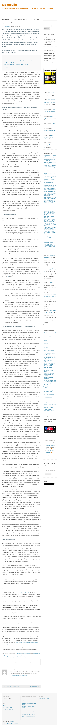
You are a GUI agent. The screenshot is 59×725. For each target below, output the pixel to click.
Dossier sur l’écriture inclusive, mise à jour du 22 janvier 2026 (50, 224)
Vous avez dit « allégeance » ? (50, 191)
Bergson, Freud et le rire (49, 401)
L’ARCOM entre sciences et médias (49, 174)
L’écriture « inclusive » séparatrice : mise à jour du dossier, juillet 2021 (49, 353)
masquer (24, 58)
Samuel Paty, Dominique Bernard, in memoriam (50, 94)
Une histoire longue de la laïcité (49, 183)
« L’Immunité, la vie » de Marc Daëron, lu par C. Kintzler (50, 349)
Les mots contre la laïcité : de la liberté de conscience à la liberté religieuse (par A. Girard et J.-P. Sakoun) (50, 167)
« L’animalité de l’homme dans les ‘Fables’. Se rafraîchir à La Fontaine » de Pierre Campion (50, 338)
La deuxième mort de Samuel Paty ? (50, 171)
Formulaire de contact (44, 698)
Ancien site (37, 13)
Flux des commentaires (8, 709)
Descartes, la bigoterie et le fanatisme (49, 383)
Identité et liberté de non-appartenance (49, 378)
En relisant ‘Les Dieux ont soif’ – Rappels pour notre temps (50, 180)
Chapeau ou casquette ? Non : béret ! (50, 405)
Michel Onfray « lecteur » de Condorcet (49, 342)
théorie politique (23, 657)
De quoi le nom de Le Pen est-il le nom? (49, 137)
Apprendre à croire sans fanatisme (49, 111)
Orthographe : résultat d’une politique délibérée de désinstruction (50, 194)
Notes (6, 67)
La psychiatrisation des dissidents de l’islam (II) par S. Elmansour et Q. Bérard (50, 201)
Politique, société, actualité (23, 655)
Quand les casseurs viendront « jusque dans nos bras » (50, 177)
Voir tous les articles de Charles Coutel (19, 675)
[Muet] (54, 431)
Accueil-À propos (7, 13)
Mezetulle (9, 5)
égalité (11, 657)
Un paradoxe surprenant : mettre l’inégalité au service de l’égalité (19, 60)
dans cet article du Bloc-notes (23, 592)
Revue (31, 655)
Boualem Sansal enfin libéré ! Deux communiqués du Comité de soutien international (50, 228)
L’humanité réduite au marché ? (11, 686)
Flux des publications (7, 707)
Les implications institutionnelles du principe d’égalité (16, 64)
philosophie (16, 657)
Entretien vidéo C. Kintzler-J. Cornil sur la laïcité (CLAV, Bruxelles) (49, 374)
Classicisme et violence (48, 399)
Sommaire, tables (17, 13)
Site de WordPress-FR (7, 711)
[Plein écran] (55, 431)
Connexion (5, 705)
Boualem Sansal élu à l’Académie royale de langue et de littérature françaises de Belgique (50, 233)
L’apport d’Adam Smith (9, 62)
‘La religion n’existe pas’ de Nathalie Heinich (49, 160)
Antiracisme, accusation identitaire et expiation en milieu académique (50, 357)
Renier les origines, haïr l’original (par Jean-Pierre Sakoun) (50, 198)
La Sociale (48, 448)
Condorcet (4, 657)
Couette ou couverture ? (49, 407)
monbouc (12, 721)
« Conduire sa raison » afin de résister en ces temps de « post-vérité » (50, 334)
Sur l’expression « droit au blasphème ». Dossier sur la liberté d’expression (49, 364)
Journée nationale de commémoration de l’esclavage (50, 186)
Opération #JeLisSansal (48, 242)
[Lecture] (45, 431)
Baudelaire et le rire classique (50, 402)
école (8, 657)
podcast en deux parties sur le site (51, 443)
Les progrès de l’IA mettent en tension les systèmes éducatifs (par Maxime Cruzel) (50, 156)
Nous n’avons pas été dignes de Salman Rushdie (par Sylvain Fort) (50, 346)
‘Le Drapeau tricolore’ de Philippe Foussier (50, 163)
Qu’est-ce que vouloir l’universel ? (48, 361)
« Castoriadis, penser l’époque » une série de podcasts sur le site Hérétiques (50, 245)
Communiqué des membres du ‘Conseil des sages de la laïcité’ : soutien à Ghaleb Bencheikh (49, 213)
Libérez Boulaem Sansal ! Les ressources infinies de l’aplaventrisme (50, 238)
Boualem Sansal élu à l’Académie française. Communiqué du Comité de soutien (49, 220)
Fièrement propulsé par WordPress (10, 723)
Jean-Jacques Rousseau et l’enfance (49, 386)
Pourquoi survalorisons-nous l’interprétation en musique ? (50, 381)
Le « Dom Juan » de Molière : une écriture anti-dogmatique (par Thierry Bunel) (50, 390)
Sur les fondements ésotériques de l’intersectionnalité (50, 189)
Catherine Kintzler (28, 13)
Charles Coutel (7, 26)
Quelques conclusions (9, 66)
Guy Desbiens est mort (48, 240)
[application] (50, 429)
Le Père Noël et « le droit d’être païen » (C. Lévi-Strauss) (49, 370)
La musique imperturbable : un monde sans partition (49, 393)
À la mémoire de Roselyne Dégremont (49, 217)
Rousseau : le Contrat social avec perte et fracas (49, 396)
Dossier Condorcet (34, 686)
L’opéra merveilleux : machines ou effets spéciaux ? (49, 410)
